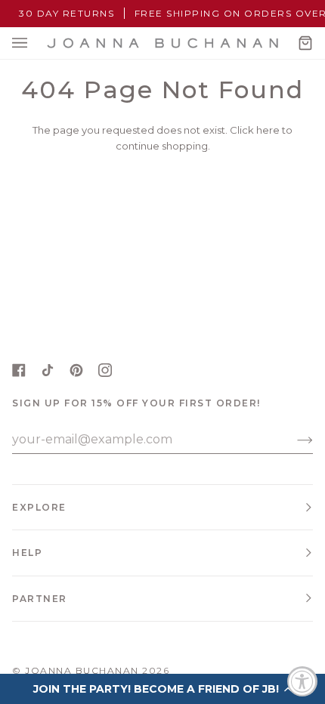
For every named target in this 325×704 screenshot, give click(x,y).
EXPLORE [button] (39, 507)
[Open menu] (34, 43)
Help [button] (27, 552)
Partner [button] (39, 598)
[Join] (293, 440)
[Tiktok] (47, 370)
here (268, 130)
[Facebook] (19, 370)
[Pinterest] (76, 370)
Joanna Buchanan (82, 670)
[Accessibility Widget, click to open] (302, 681)
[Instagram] (105, 370)
